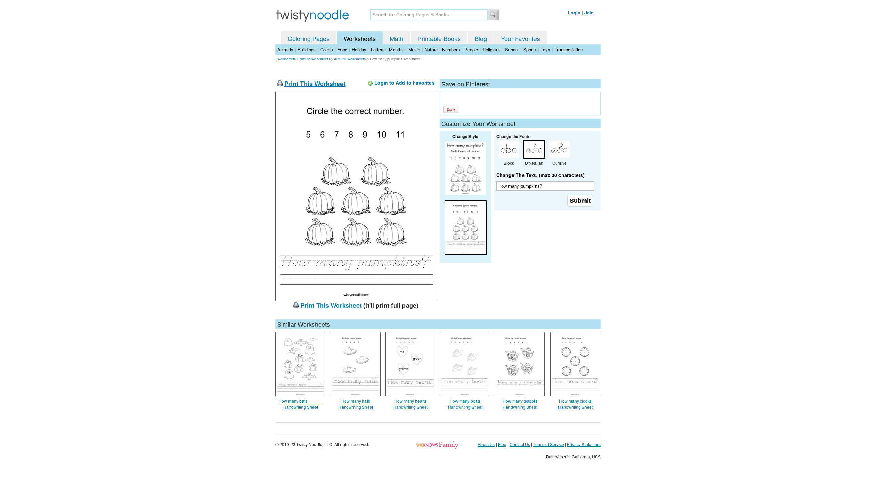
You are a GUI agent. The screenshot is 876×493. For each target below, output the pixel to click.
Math (396, 38)
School (512, 49)
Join (589, 12)
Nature (431, 49)
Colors (326, 49)
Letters (378, 49)
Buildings (307, 49)
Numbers (451, 49)
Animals (285, 49)
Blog (481, 38)
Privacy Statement (584, 444)
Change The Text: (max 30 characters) (540, 175)
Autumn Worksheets (350, 58)
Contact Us (520, 444)
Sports (529, 49)
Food (342, 49)
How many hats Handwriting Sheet (355, 404)
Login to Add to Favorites (404, 82)
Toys (545, 49)
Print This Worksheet (315, 83)
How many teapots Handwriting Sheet (520, 404)
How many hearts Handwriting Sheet (410, 404)
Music (414, 49)
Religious (491, 49)
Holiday (359, 49)
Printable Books (439, 38)
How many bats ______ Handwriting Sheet (301, 404)
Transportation (569, 49)
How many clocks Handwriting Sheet (575, 404)
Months (396, 49)
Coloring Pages (309, 38)
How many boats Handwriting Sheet (465, 404)
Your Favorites (520, 38)
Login (574, 12)
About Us (486, 444)
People (471, 49)
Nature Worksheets (315, 58)
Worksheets (360, 38)
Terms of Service (548, 444)
